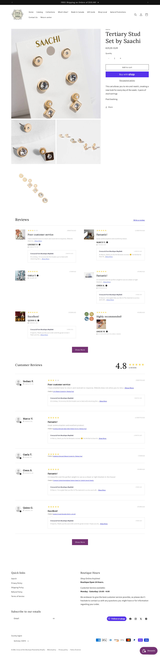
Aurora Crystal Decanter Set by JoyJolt (64, 514)
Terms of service (75, 650)
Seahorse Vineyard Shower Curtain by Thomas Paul (67, 456)
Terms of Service (17, 596)
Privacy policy (63, 650)
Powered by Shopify (38, 650)
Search (14, 578)
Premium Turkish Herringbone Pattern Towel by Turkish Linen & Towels (73, 480)
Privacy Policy (16, 583)
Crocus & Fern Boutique (24, 650)
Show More (38, 241)
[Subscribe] (53, 618)
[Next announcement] (148, 2)
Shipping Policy (17, 587)
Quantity (109, 53)
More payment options (127, 80)
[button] (135, 14)
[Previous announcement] (12, 2)
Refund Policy (16, 592)
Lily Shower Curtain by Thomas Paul (63, 391)
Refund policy (51, 650)
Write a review (139, 220)
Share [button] (110, 107)
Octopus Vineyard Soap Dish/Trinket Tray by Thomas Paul (69, 429)
